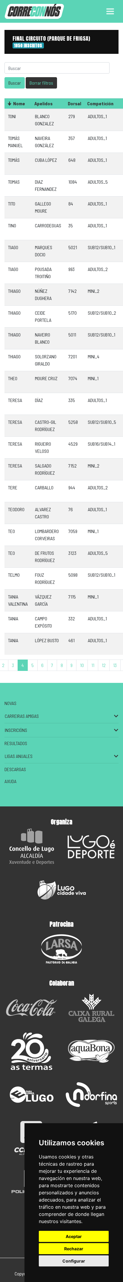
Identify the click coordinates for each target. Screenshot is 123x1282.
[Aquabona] (91, 1051)
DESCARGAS (15, 769)
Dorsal (74, 103)
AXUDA (10, 781)
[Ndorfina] (91, 1094)
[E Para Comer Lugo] (32, 1094)
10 (82, 665)
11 (92, 665)
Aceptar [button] (74, 1236)
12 (104, 665)
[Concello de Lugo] (32, 846)
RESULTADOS (15, 743)
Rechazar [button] (73, 1248)
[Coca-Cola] (32, 1008)
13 (115, 665)
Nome (19, 103)
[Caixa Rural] (91, 1008)
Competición (100, 103)
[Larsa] (61, 949)
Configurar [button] (73, 1260)
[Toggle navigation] (110, 11)
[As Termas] (32, 1051)
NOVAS (10, 703)
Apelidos (43, 103)
